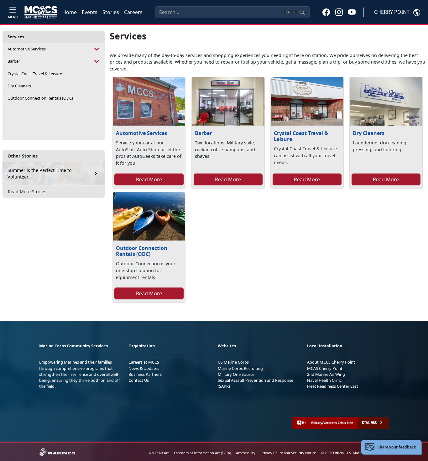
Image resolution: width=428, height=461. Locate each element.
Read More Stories (27, 191)
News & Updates (143, 368)
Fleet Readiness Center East (332, 386)
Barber (14, 61)
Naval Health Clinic (324, 380)
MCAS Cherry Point (324, 368)
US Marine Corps (233, 362)
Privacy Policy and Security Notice (288, 452)
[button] (326, 11)
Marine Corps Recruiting (240, 368)
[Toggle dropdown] (97, 49)
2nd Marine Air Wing (326, 374)
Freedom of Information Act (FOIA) (202, 452)
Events (89, 12)
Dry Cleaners (19, 86)
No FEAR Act (159, 452)
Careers (133, 12)
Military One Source (236, 374)
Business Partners (145, 374)
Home (69, 12)
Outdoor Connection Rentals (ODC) (40, 98)
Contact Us (138, 380)
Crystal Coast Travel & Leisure (35, 73)
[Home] (40, 12)
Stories (110, 12)
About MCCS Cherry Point (331, 362)
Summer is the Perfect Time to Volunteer (40, 173)
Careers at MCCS (143, 362)
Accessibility (245, 452)
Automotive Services (27, 49)
